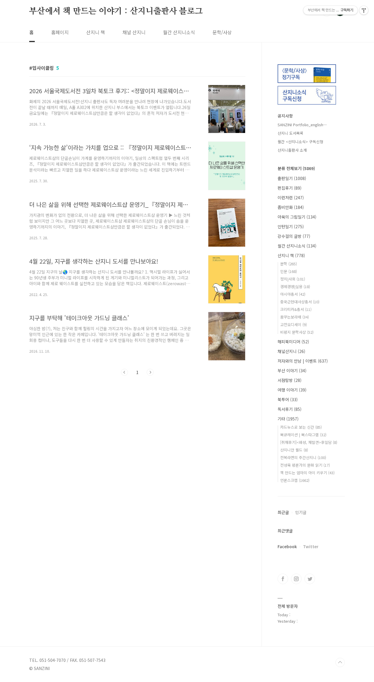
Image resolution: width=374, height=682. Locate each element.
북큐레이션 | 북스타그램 (303, 434)
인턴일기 (291, 226)
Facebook (287, 546)
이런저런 (291, 197)
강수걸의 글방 (294, 236)
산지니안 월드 (294, 450)
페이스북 (283, 579)
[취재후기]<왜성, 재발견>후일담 (308, 442)
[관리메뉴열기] (363, 10)
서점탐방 (290, 380)
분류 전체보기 (296, 168)
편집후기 (290, 188)
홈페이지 (60, 32)
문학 (288, 263)
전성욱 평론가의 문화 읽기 (305, 465)
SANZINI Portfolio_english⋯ (302, 124)
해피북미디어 (293, 342)
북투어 (288, 399)
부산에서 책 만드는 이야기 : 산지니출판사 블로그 (116, 11)
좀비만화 (291, 207)
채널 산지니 (134, 32)
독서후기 (290, 409)
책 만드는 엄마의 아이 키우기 (307, 472)
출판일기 (292, 178)
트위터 (309, 579)
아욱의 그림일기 (297, 217)
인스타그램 (296, 579)
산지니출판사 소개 (292, 150)
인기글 (301, 512)
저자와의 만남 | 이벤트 (303, 361)
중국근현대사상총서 (299, 301)
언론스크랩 (294, 480)
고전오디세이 (293, 324)
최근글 (283, 512)
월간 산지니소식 (179, 32)
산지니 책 (95, 32)
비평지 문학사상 (297, 332)
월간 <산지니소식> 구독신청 (300, 141)
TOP (340, 662)
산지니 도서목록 (290, 133)
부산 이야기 (292, 370)
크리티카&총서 (295, 309)
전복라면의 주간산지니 (303, 457)
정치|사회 (292, 279)
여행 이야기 (292, 390)
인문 (288, 271)
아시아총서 (292, 294)
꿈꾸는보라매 (294, 317)
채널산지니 (291, 351)
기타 (288, 419)
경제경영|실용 (295, 286)
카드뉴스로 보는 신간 (301, 427)
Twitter (310, 546)
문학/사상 (222, 32)
